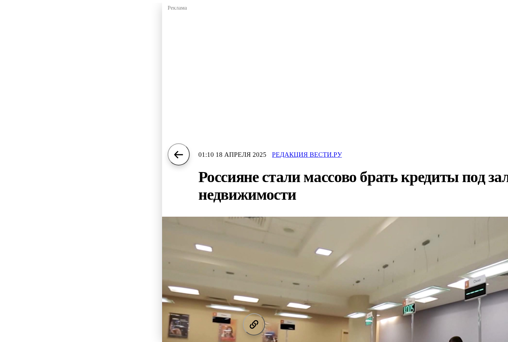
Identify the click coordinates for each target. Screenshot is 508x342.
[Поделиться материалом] (254, 324)
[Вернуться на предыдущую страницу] (179, 154)
